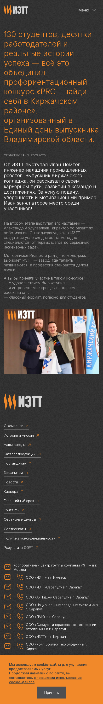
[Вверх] (85, 686)
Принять (51, 692)
